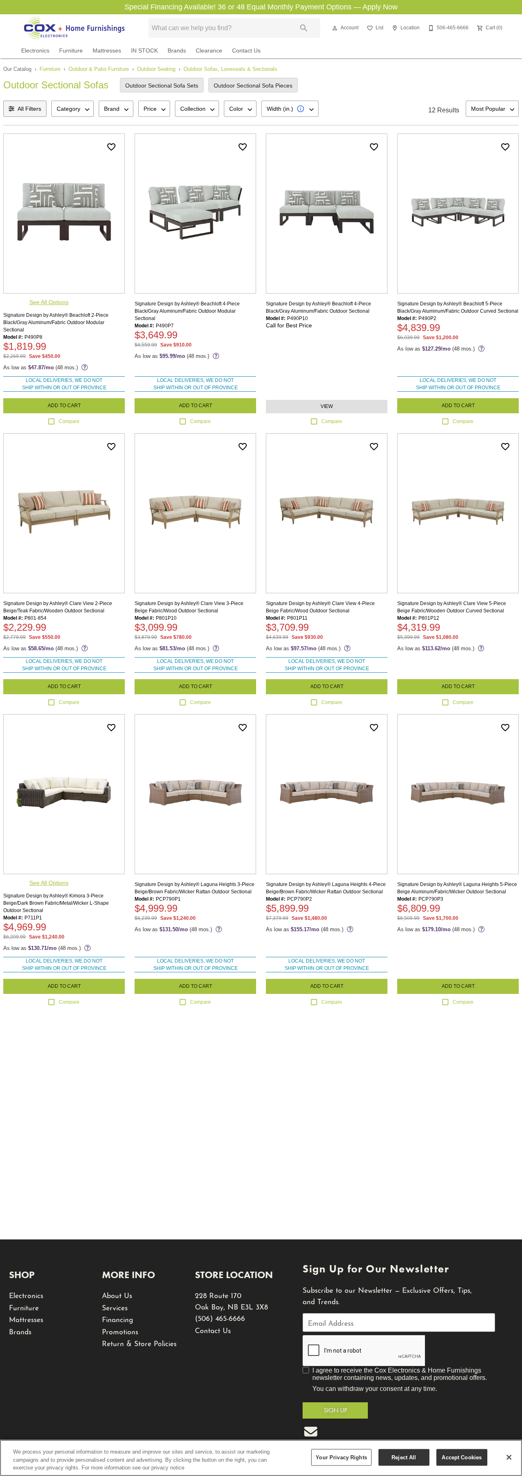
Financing (117, 1319)
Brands (177, 51)
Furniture (71, 51)
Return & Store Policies (139, 1343)
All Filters (29, 108)
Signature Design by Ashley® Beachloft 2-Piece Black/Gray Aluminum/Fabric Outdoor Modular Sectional (55, 322)
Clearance (209, 51)
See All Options (49, 302)
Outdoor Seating (156, 69)
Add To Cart (64, 405)
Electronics (35, 51)
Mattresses (107, 51)
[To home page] (74, 28)
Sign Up (335, 1410)
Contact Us (246, 51)
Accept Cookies (462, 1457)
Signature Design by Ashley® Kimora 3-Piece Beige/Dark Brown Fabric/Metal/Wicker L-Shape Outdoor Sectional (56, 903)
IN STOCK (144, 51)
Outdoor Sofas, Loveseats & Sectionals (230, 69)
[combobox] (72, 109)
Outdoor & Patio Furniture (99, 69)
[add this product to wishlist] (111, 147)
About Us (117, 1295)
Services (115, 1307)
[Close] (509, 1457)
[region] (261, 1458)
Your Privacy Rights (341, 1457)
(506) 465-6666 (220, 1317)
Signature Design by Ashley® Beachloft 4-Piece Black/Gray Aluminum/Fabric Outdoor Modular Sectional (187, 311)
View (327, 406)
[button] (335, 28)
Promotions (120, 1331)
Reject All (404, 1457)
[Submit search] (304, 28)
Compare (69, 421)
